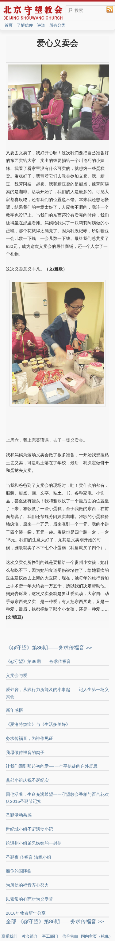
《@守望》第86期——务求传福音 (38, 661)
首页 (9, 25)
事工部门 (50, 936)
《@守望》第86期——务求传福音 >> (49, 648)
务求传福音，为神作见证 (29, 738)
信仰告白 (70, 936)
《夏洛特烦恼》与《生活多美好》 (38, 724)
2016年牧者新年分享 (26, 913)
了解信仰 (25, 25)
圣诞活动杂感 (19, 815)
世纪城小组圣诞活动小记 (29, 829)
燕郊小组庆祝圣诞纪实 (27, 780)
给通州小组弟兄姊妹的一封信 (34, 843)
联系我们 (9, 936)
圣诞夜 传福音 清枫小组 (28, 857)
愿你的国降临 (19, 871)
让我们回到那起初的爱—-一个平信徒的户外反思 (52, 766)
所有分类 (57, 25)
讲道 (41, 25)
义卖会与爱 (16, 675)
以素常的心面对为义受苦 (29, 899)
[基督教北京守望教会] (33, 19)
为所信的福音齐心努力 (27, 885)
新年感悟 (14, 710)
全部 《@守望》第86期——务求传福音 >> (55, 921)
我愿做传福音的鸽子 (25, 752)
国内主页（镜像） (97, 936)
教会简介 (30, 936)
